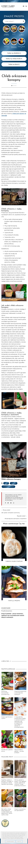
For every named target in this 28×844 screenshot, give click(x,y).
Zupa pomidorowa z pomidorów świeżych (20, 693)
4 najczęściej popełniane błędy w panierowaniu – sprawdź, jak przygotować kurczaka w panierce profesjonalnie (20, 722)
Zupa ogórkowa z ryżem (6, 717)
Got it (19, 841)
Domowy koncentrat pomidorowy (5, 693)
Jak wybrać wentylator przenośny (10, 512)
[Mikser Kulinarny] (5, 826)
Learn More (10, 841)
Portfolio (22, 1)
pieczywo (13, 483)
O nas (4, 1)
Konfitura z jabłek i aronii (7, 750)
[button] (20, 5)
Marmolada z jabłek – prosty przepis (19, 751)
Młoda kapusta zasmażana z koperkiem (16, 518)
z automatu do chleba (8, 486)
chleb (6, 483)
